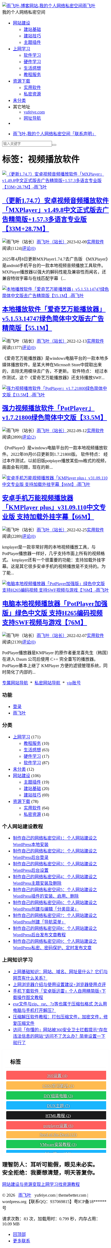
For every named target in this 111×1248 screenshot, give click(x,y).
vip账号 (74, 683)
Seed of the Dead (58, 1134)
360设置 (57, 1075)
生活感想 (32, 68)
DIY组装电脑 (58, 1096)
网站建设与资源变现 (21, 1184)
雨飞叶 (88, 5)
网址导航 (32, 118)
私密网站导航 (47, 683)
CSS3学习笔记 (58, 1086)
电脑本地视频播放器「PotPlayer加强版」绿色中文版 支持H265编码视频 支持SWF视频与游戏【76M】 (54, 613)
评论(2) (29, 437)
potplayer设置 (58, 1125)
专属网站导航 (15, 683)
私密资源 (32, 94)
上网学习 (21, 49)
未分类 (19, 100)
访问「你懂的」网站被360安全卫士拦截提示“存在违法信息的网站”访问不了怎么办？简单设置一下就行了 (60, 1036)
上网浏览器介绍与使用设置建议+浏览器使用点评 (59, 984)
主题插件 (32, 42)
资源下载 (21, 81)
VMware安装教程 (58, 1144)
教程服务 (32, 74)
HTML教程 (58, 1116)
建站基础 (32, 29)
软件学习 (32, 55)
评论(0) (29, 248)
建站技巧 (32, 36)
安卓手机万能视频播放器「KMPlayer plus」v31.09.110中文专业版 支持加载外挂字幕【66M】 (54, 507)
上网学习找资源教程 (60, 1184)
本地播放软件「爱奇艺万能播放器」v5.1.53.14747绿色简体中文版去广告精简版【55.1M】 (54, 319)
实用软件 (32, 87)
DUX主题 (58, 1106)
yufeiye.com (34, 112)
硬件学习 (32, 61)
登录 (17, 706)
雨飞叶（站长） (52, 242)
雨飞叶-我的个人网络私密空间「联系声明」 (54, 133)
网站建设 (21, 23)
